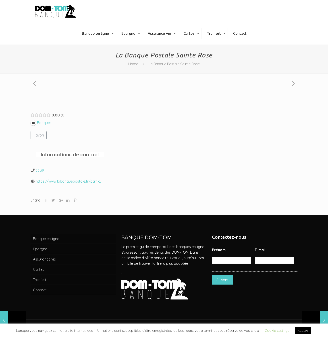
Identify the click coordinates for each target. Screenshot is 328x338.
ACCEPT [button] (303, 330)
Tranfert (39, 279)
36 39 (40, 170)
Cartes (38, 269)
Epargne (40, 249)
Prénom (219, 250)
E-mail (261, 250)
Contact (40, 290)
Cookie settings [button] (277, 330)
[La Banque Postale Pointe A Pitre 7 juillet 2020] (315, 320)
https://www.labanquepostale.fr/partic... (69, 181)
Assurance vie (44, 259)
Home (133, 64)
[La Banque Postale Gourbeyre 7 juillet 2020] (13, 320)
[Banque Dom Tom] (55, 11)
